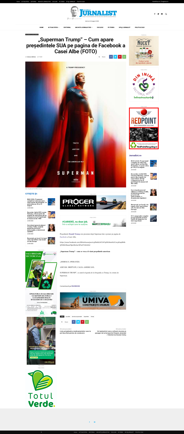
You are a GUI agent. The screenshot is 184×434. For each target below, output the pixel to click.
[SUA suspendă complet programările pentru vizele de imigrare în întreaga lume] (153, 218)
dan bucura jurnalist (77, 316)
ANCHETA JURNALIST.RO (102, 432)
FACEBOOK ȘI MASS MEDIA (32, 34)
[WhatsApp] (124, 57)
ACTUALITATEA (83, 432)
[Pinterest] (120, 57)
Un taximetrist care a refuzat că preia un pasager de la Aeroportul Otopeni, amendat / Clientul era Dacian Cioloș (110, 333)
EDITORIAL (92, 432)
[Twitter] (158, 14)
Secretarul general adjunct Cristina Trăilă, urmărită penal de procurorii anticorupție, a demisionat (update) (36, 228)
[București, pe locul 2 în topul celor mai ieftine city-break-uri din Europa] (51, 240)
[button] (166, 14)
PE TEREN (120, 432)
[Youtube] (162, 14)
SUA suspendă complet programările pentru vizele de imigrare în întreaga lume (139, 218)
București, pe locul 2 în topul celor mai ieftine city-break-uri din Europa (37, 239)
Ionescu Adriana (31, 57)
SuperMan (86, 316)
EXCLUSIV (113, 432)
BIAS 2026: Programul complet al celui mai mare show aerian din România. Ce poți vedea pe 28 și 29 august (37, 202)
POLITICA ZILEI (139, 432)
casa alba (67, 316)
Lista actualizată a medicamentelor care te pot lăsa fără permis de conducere (75, 332)
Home (75, 432)
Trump (92, 316)
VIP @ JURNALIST (129, 432)
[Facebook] (154, 14)
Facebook (63, 237)
